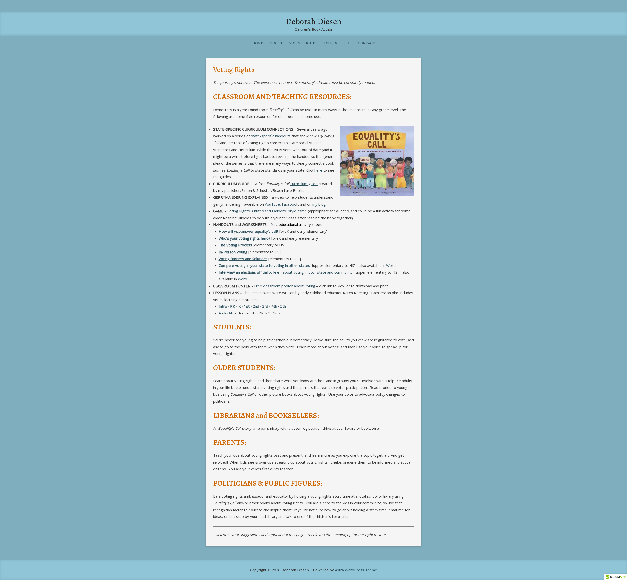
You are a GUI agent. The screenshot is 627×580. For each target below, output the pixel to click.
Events (330, 43)
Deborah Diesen (313, 21)
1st (247, 306)
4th (274, 306)
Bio (347, 43)
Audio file (226, 313)
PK (232, 306)
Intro (223, 306)
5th (283, 306)
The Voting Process (235, 245)
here (318, 170)
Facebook (290, 204)
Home (258, 43)
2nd (256, 306)
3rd (265, 306)
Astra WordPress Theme (356, 570)
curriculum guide (304, 183)
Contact (366, 43)
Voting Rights (303, 43)
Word (391, 265)
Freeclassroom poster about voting (284, 285)
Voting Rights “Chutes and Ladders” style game (267, 211)
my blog (319, 204)
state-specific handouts (271, 135)
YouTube (272, 204)
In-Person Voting (233, 251)
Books (276, 43)
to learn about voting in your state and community (286, 272)
